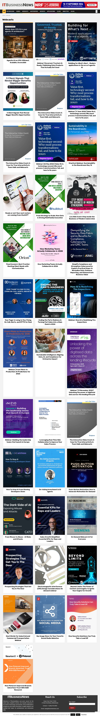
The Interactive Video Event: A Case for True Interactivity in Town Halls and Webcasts (50, 115)
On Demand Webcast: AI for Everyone (82, 538)
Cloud (59, 11)
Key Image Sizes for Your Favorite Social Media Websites (50, 637)
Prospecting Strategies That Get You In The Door (18, 588)
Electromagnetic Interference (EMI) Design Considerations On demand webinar (50, 589)
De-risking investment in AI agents (50, 491)
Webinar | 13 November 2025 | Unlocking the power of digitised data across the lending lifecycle (82, 392)
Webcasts (25, 11)
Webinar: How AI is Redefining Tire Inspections (82, 321)
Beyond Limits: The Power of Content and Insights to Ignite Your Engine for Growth (82, 589)
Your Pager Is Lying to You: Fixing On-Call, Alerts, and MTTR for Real (18, 321)
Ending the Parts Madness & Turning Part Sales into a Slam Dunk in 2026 (50, 322)
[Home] (4, 11)
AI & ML (73, 11)
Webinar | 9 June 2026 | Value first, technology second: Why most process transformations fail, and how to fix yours (82, 114)
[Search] (96, 11)
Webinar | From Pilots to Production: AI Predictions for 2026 (18, 372)
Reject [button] (78, 714)
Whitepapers (34, 11)
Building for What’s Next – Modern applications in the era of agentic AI (82, 65)
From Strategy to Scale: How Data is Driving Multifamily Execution (50, 217)
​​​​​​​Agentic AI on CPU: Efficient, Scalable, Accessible (18, 61)
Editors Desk (10, 11)
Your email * (72, 702)
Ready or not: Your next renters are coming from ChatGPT (18, 214)
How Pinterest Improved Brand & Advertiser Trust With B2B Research (18, 688)
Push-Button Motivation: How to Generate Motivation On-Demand (82, 491)
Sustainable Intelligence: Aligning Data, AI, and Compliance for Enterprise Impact (50, 357)
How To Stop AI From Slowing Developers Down (18, 491)
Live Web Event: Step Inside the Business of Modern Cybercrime (82, 218)
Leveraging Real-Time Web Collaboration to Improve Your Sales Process (50, 442)
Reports (42, 11)
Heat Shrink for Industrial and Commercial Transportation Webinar (18, 638)
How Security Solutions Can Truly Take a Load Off (82, 637)
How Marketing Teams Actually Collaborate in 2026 (50, 265)
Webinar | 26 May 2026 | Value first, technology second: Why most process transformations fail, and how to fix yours (50, 167)
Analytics (66, 11)
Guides (18, 11)
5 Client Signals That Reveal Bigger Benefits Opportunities (18, 114)
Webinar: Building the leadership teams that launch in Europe (18, 441)
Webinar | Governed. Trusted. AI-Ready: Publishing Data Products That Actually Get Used (50, 65)
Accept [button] (72, 714)
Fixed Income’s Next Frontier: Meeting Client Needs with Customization (18, 266)
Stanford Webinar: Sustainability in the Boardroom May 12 (82, 164)
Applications (51, 11)
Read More (84, 714)
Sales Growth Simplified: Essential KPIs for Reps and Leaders (50, 539)
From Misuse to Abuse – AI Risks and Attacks (18, 538)
